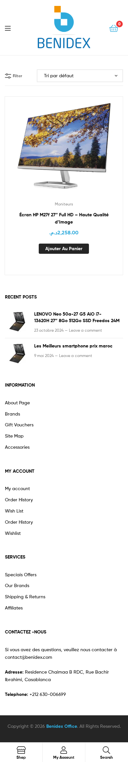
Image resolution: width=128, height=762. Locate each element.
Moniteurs (64, 204)
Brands (12, 414)
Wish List (14, 510)
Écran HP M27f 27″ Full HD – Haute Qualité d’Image (64, 218)
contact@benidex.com (28, 657)
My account (17, 488)
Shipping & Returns (25, 596)
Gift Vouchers (19, 424)
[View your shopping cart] (113, 27)
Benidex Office (61, 726)
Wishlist (13, 533)
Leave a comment (85, 330)
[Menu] (12, 27)
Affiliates (14, 607)
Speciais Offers (20, 574)
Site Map (14, 436)
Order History (19, 499)
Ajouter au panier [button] (63, 248)
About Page (17, 402)
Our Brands (17, 585)
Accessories (17, 447)
